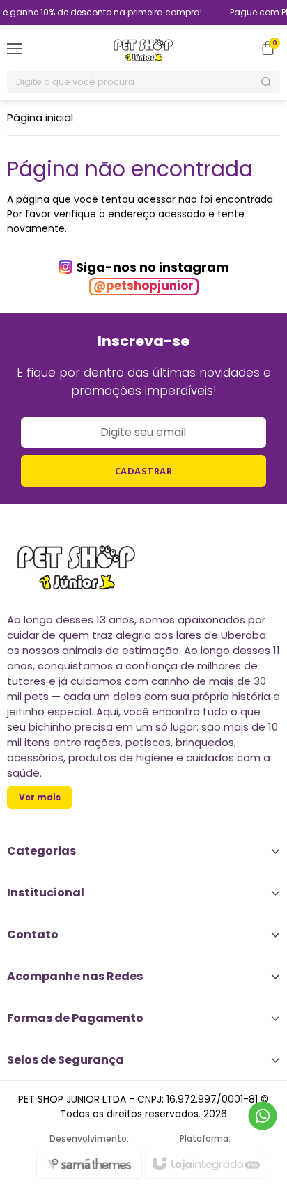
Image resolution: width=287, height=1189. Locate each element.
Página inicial (40, 117)
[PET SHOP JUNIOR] (143, 48)
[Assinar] (144, 471)
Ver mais (40, 797)
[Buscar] (267, 82)
